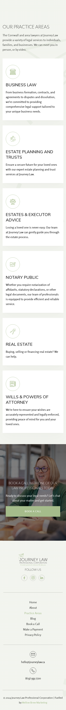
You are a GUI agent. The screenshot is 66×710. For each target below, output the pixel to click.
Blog (33, 618)
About (33, 608)
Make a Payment (33, 629)
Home (33, 602)
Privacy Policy (33, 635)
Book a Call (33, 511)
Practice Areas (33, 613)
